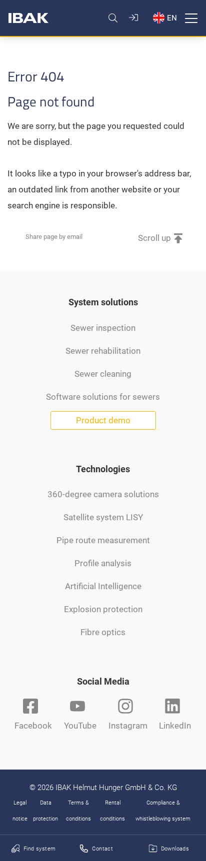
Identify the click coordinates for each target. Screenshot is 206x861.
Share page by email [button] (54, 236)
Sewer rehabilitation (103, 351)
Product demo (103, 420)
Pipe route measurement (103, 540)
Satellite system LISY (103, 517)
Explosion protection (103, 609)
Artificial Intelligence (103, 586)
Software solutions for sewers (103, 397)
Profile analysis (103, 563)
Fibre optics (103, 632)
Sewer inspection (103, 328)
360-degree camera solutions (103, 494)
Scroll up (154, 238)
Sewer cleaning (103, 374)
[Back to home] (28, 18)
